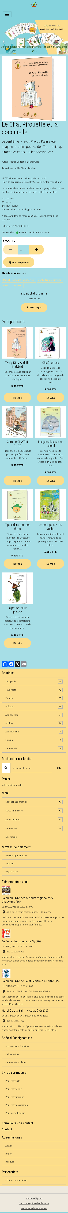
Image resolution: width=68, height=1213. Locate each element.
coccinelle (17, 285)
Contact (7, 1129)
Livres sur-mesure (13, 810)
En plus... (33, 740)
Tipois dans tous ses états (17, 527)
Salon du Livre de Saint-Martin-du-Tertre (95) (31, 981)
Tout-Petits (33, 690)
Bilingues (9, 1161)
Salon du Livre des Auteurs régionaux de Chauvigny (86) (28, 900)
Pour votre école (13, 1088)
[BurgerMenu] (7, 14)
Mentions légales (34, 1198)
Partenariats (33, 748)
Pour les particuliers (15, 1112)
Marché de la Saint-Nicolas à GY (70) (25, 1010)
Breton (8, 1153)
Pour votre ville (12, 1080)
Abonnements (33, 731)
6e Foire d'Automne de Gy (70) (21, 941)
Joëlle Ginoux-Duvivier (49, 279)
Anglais (8, 1145)
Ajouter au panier (19, 262)
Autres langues (12, 819)
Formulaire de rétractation (34, 1208)
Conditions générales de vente (34, 1203)
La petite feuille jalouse (17, 610)
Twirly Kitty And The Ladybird (17, 365)
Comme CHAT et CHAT (17, 444)
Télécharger (35, 307)
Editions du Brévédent (16, 1180)
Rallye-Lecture (12, 1054)
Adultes (33, 723)
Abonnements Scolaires (17, 1046)
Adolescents (33, 715)
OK (59, 768)
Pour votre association (16, 1104)
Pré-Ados (33, 706)
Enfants (33, 698)
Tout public (33, 681)
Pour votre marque (14, 1096)
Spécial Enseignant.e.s (16, 801)
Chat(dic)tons (50, 363)
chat (5, 285)
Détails (17, 397)
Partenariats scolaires (16, 1062)
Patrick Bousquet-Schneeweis (19, 279)
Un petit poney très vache (50, 527)
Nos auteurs (11, 836)
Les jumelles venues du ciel (50, 444)
